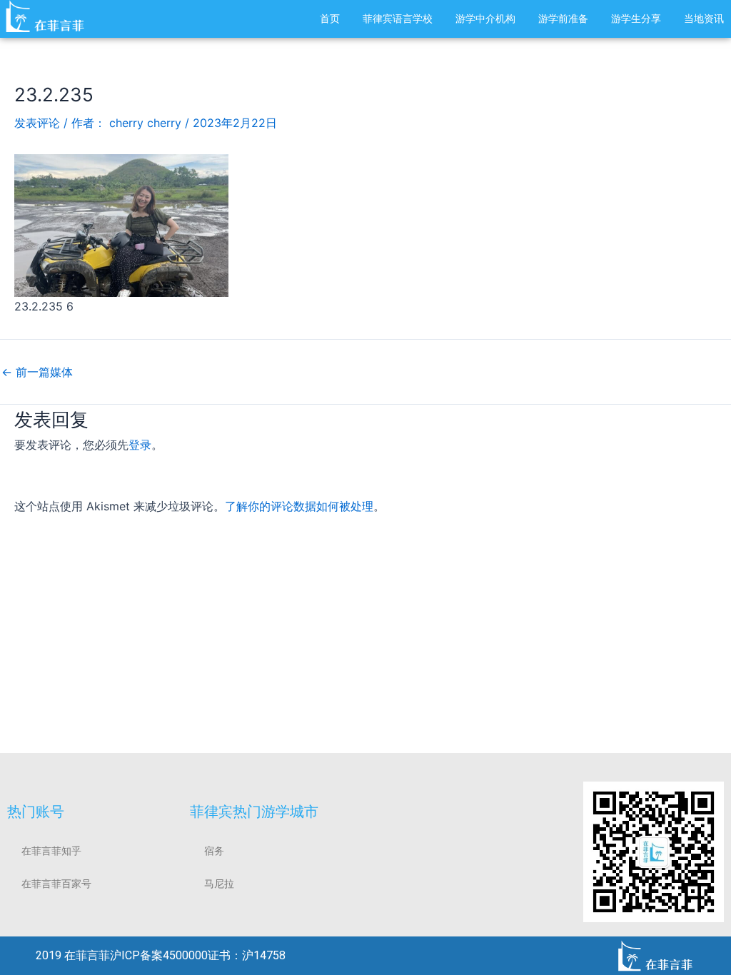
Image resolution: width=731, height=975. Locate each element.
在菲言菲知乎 (51, 851)
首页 (330, 18)
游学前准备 (563, 18)
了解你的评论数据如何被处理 (299, 506)
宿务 (214, 851)
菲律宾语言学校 (398, 18)
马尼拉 (219, 883)
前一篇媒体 (37, 372)
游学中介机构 (485, 18)
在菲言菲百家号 (56, 883)
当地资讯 (704, 18)
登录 (139, 445)
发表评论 (37, 123)
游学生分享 (636, 18)
